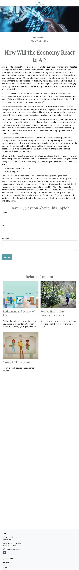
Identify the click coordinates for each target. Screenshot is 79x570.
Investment (6, 565)
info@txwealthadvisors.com (12, 549)
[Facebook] (4, 552)
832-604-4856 (12, 537)
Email (4, 225)
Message (5, 238)
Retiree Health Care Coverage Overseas (52, 313)
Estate (5, 567)
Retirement (6, 562)
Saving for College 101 (16, 362)
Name (4, 212)
